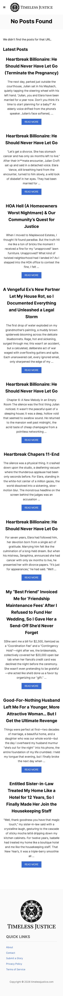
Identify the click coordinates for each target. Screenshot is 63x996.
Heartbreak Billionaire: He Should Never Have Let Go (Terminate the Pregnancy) (32, 66)
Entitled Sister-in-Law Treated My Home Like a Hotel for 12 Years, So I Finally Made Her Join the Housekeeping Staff (31, 797)
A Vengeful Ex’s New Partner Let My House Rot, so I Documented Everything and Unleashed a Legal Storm (31, 303)
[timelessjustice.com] (31, 7)
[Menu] (4, 7)
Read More (32, 122)
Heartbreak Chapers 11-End (31, 454)
